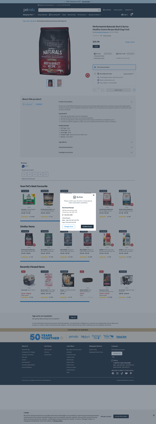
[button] (93, 195)
